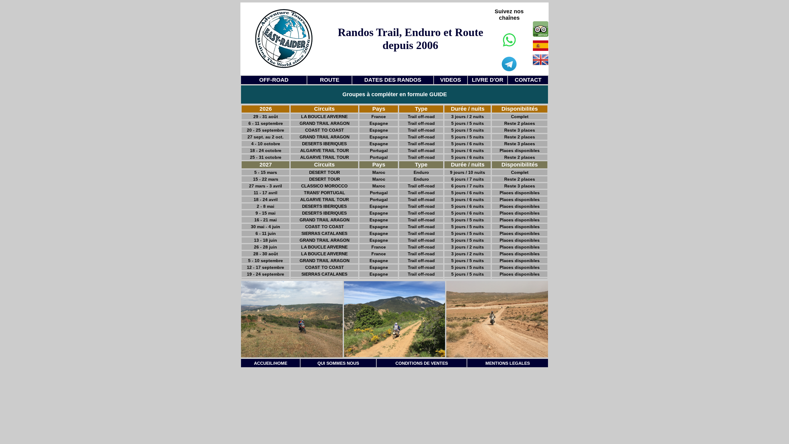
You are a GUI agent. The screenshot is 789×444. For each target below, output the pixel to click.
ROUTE (329, 80)
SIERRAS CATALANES (324, 233)
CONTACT (528, 80)
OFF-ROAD (273, 80)
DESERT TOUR (324, 172)
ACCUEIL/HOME (270, 363)
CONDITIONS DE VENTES (421, 363)
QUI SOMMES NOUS (338, 363)
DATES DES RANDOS (392, 80)
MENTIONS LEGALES (507, 363)
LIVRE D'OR (487, 80)
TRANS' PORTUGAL (324, 192)
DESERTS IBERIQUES (324, 143)
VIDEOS (450, 80)
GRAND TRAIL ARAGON (325, 123)
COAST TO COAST (324, 130)
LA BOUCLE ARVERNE (324, 116)
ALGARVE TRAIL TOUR (324, 150)
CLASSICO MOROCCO (324, 185)
